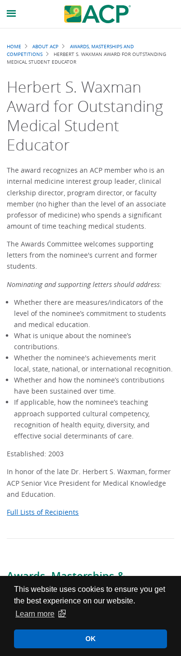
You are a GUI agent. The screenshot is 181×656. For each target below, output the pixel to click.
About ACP (45, 46)
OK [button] (90, 638)
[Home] (97, 14)
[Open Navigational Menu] (11, 13)
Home (14, 46)
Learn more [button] (35, 614)
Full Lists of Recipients (43, 512)
